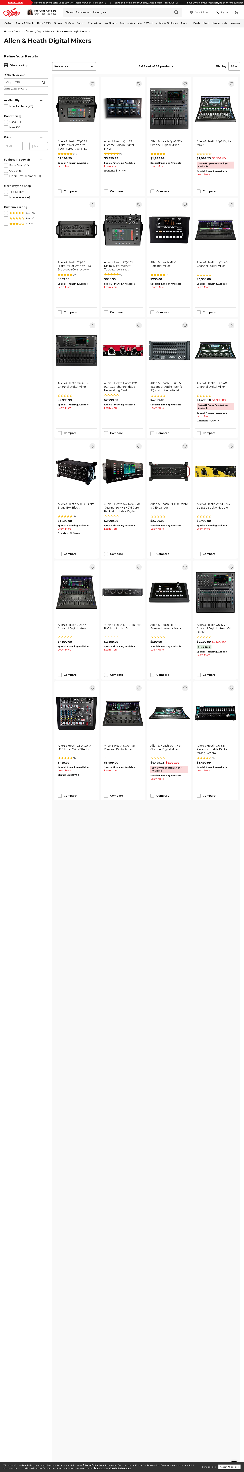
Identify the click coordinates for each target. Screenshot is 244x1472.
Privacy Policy (90, 1465)
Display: (221, 66)
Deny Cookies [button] (209, 1467)
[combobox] (74, 66)
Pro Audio (19, 31)
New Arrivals (219, 23)
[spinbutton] (13, 146)
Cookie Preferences (120, 1468)
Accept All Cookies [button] (229, 1467)
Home (7, 31)
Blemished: (64, 775)
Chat (36, 14)
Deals (196, 23)
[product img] (76, 108)
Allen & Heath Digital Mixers (72, 31)
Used (206, 23)
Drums (58, 23)
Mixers (31, 31)
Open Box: (109, 170)
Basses (81, 23)
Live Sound (110, 23)
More (184, 23)
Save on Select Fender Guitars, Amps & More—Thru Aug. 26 (146, 2)
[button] (42, 12)
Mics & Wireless (147, 23)
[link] (76, 145)
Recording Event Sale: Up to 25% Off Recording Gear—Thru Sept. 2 (70, 2)
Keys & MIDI (44, 23)
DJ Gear (69, 23)
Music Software (168, 23)
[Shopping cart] (236, 12)
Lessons (235, 23)
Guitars (8, 23)
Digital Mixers (44, 31)
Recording (94, 23)
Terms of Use (101, 1468)
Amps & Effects (25, 23)
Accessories (127, 23)
